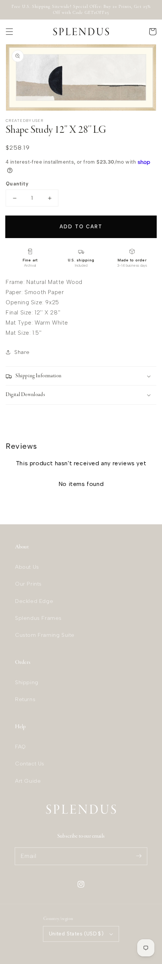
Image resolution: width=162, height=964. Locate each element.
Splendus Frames (38, 618)
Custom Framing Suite (45, 635)
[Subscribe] (138, 856)
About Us (27, 567)
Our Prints (28, 584)
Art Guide (28, 781)
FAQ (20, 747)
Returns (25, 699)
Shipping (26, 682)
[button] (9, 31)
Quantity (17, 184)
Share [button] (22, 352)
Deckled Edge (34, 601)
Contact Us (29, 764)
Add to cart (81, 226)
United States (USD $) (76, 934)
